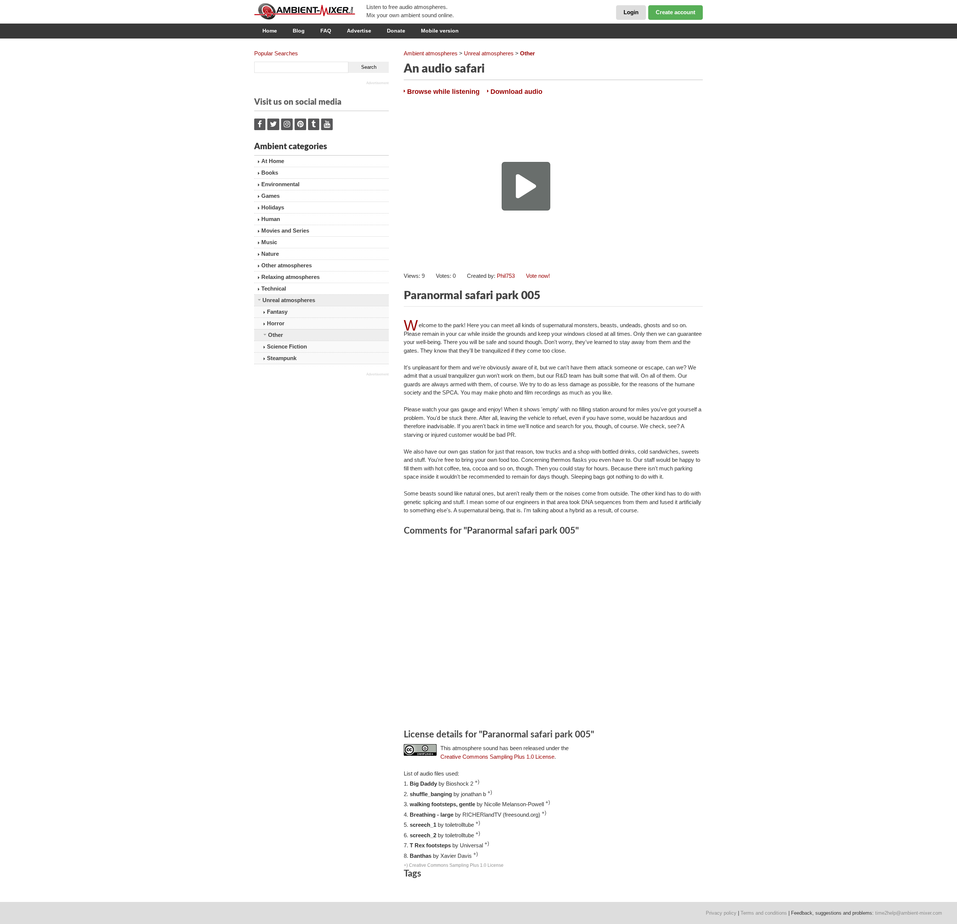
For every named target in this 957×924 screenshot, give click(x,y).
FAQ (325, 31)
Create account (675, 12)
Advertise (359, 31)
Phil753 (506, 276)
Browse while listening (443, 91)
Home (269, 31)
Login (631, 12)
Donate (396, 31)
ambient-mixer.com (310, 11)
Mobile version (440, 31)
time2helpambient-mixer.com (908, 913)
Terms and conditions (764, 913)
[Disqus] (553, 633)
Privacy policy (721, 913)
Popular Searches (276, 53)
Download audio (516, 91)
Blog (299, 31)
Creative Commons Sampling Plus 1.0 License (497, 756)
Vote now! (538, 276)
